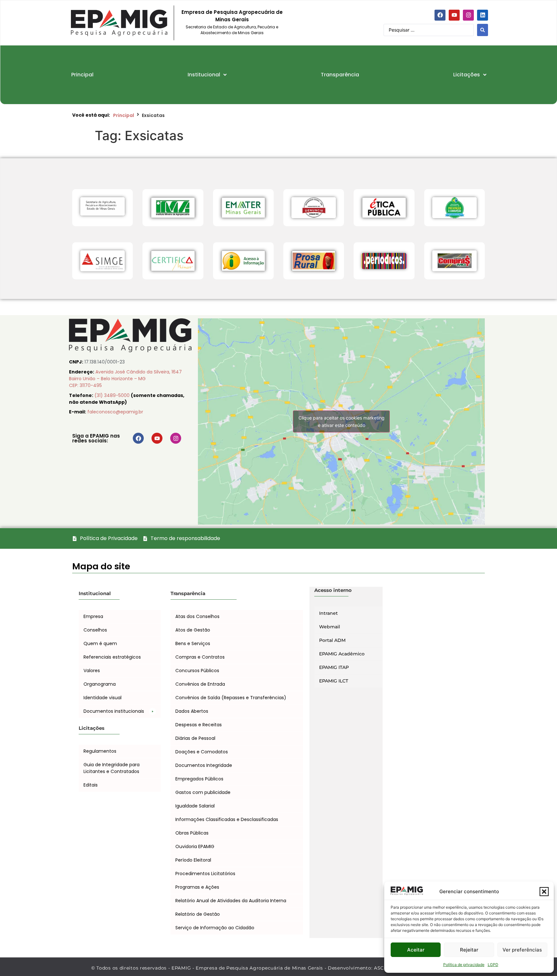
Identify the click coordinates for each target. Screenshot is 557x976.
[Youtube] (454, 15)
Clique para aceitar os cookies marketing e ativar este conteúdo (341, 421)
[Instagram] (468, 15)
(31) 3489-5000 (112, 395)
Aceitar (416, 950)
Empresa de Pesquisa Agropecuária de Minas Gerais (232, 16)
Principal (123, 115)
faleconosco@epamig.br (115, 412)
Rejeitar (469, 950)
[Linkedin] (482, 15)
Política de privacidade (463, 964)
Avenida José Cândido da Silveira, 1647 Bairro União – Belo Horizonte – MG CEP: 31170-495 (125, 379)
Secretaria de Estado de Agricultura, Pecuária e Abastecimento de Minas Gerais (232, 29)
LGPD (493, 964)
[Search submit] (482, 30)
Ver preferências (522, 950)
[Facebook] (440, 15)
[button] (544, 891)
